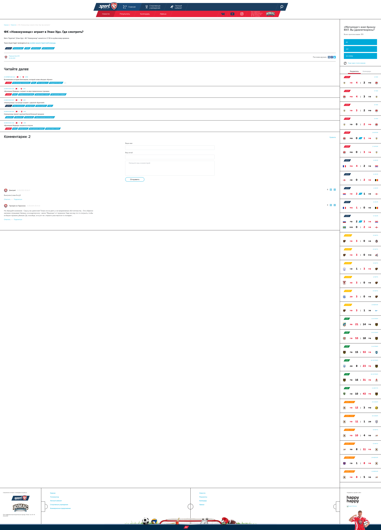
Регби (346, 318)
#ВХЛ (33, 83)
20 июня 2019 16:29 (9, 111)
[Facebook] (332, 57)
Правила (332, 137)
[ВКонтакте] (329, 57)
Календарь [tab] (367, 71)
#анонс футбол (41, 106)
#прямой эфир (18, 48)
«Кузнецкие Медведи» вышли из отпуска (18, 125)
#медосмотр (23, 128)
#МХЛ (14, 94)
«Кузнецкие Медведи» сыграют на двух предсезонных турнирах (26, 91)
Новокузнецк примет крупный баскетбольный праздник (24, 114)
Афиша (201, 504)
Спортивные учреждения (59, 504)
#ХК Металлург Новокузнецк (21, 83)
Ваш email (129, 153)
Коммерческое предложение (60, 508)
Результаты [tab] (354, 71)
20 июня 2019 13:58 (9, 123)
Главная (52, 493)
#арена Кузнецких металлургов (44, 117)
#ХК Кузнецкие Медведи (58, 94)
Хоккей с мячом (349, 402)
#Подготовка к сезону (42, 94)
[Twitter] (334, 57)
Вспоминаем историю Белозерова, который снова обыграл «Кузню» (28, 79)
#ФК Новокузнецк (48, 48)
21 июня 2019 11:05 (9, 88)
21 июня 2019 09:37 (9, 100)
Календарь (203, 501)
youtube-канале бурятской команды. (43, 43)
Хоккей (8, 83)
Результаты (203, 497)
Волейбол (348, 235)
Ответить (7, 199)
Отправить (134, 179)
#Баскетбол (18, 117)
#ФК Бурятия (36, 48)
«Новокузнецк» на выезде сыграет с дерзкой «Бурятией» (24, 103)
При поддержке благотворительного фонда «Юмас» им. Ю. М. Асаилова (256, 14)
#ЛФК (27, 48)
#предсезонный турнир (26, 94)
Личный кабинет (56, 501)
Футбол (8, 48)
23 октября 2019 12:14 (9, 77)
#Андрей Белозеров (56, 83)
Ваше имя (128, 143)
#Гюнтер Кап (29, 117)
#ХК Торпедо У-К (42, 83)
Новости (202, 493)
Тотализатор (54, 497)
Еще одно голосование (356, 63)
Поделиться (18, 199)
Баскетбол (9, 117)
